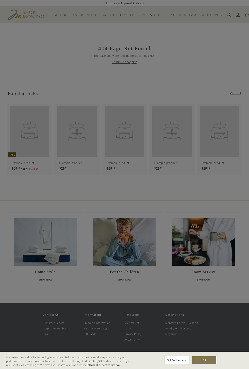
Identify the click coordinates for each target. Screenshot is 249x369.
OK (204, 360)
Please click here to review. (104, 365)
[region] (124, 360)
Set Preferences (176, 360)
